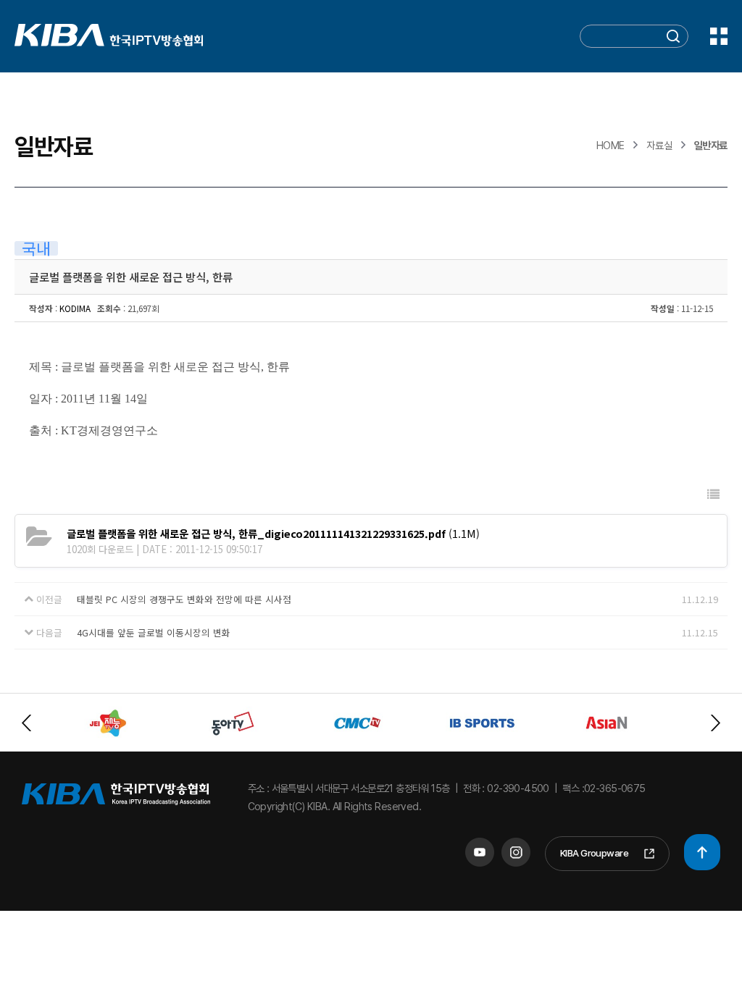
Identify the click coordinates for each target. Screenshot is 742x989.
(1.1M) (273, 533)
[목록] (713, 494)
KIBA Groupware (594, 853)
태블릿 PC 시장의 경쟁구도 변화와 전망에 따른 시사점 (184, 599)
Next (715, 723)
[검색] (673, 37)
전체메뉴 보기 (719, 36)
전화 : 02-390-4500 (506, 788)
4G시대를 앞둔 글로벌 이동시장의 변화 (153, 632)
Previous (26, 723)
